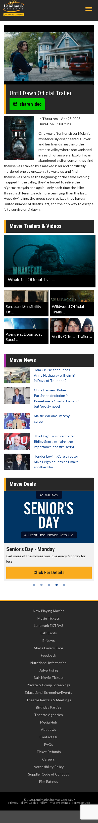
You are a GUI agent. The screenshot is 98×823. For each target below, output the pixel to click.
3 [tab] (49, 584)
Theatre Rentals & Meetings (48, 700)
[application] (49, 56)
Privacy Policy (17, 803)
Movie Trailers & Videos (36, 226)
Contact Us (48, 737)
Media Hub (48, 722)
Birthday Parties (48, 707)
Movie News (23, 360)
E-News (48, 640)
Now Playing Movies (48, 611)
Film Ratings (48, 781)
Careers (48, 759)
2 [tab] (41, 584)
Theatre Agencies (48, 715)
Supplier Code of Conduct (48, 774)
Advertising (48, 670)
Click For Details (49, 572)
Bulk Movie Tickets (49, 677)
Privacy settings (59, 803)
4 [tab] (56, 584)
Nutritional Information (48, 663)
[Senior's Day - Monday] (49, 517)
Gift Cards (48, 633)
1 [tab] (33, 584)
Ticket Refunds (48, 752)
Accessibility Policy (49, 767)
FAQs (48, 744)
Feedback (48, 655)
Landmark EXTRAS (48, 625)
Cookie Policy (38, 803)
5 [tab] (64, 584)
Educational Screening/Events (48, 692)
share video (30, 104)
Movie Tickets (48, 618)
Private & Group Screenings (48, 685)
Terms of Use (81, 803)
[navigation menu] (88, 9)
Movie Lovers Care (48, 648)
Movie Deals (23, 484)
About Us (48, 729)
